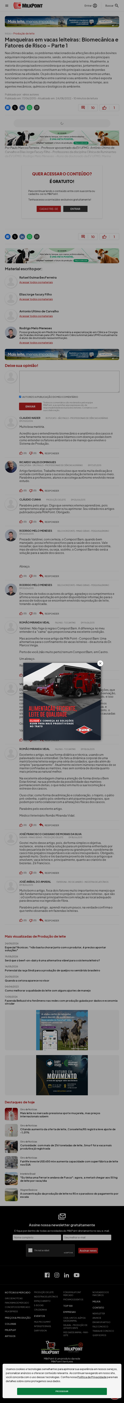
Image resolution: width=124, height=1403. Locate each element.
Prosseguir (62, 1391)
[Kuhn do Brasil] (62, 701)
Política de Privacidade (91, 1377)
